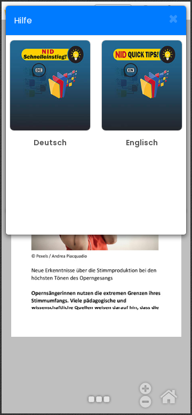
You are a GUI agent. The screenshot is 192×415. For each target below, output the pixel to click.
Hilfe (23, 20)
